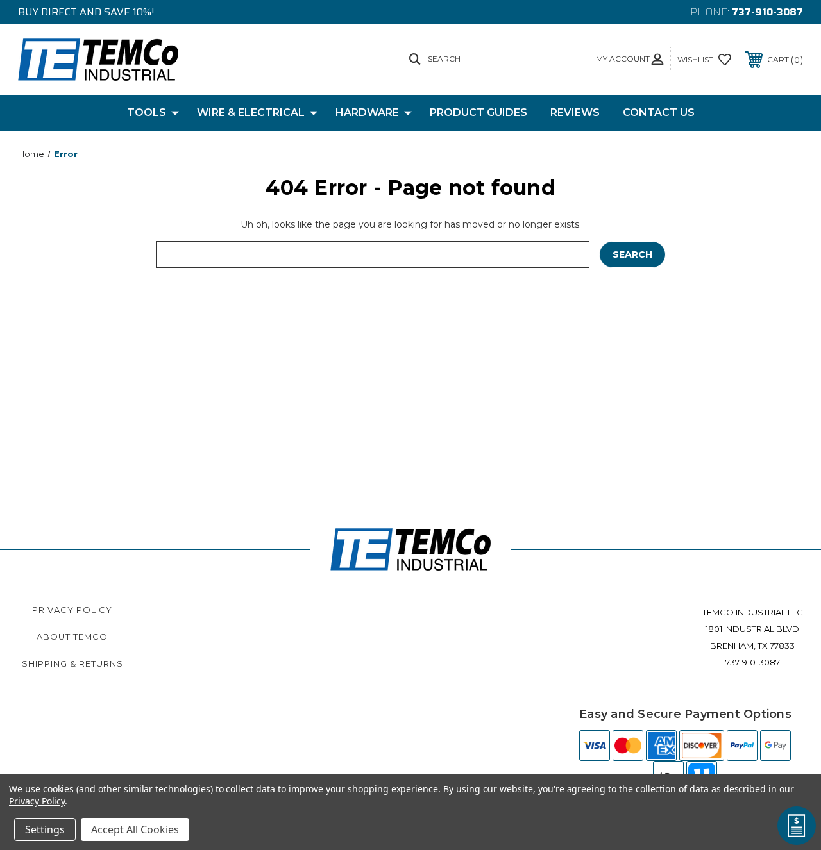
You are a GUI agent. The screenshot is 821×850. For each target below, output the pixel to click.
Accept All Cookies (135, 829)
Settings (45, 829)
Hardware (367, 112)
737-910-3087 (767, 12)
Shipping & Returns (72, 663)
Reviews (575, 112)
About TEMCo (72, 636)
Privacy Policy (72, 609)
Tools (146, 112)
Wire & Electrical (251, 112)
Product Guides (478, 112)
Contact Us (659, 112)
